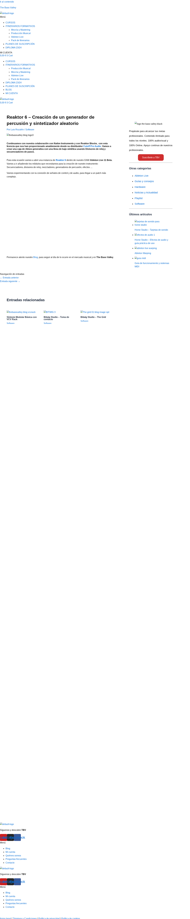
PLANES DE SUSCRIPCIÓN (20, 44)
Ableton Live (17, 37)
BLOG (9, 89)
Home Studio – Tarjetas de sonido (151, 230)
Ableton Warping (143, 253)
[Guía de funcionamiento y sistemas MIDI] (140, 258)
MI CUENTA (6, 52)
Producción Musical (21, 33)
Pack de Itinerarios (20, 40)
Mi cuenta (10, 852)
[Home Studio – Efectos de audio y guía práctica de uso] (145, 235)
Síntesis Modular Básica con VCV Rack (22, 318)
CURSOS (10, 22)
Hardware (140, 187)
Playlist (139, 198)
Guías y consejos (144, 181)
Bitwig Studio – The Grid (93, 317)
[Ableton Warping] (146, 248)
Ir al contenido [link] (7, 2)
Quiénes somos (13, 855)
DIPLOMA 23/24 (14, 47)
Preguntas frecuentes (16, 859)
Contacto (10, 862)
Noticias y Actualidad (146, 192)
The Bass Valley (8, 7)
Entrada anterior (9, 277)
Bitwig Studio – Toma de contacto (56, 318)
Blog (35, 257)
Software (29, 129)
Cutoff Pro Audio (92, 146)
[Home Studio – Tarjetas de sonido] (148, 225)
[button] (95, 17)
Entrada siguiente (10, 281)
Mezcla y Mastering (20, 30)
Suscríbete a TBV (151, 157)
